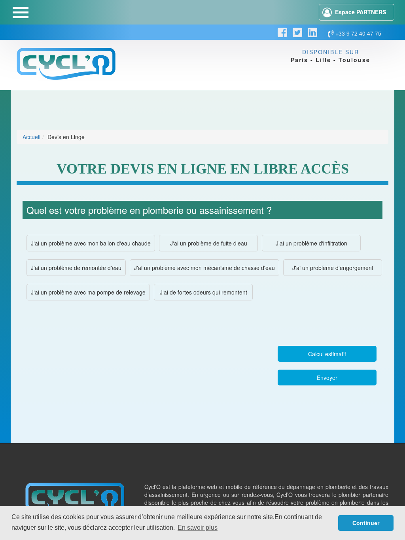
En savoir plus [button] (198, 527)
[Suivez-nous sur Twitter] (297, 32)
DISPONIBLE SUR (330, 52)
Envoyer (327, 377)
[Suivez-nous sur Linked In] (312, 32)
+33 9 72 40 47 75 (357, 33)
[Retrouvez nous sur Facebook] (282, 32)
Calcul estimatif (327, 354)
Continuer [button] (365, 523)
